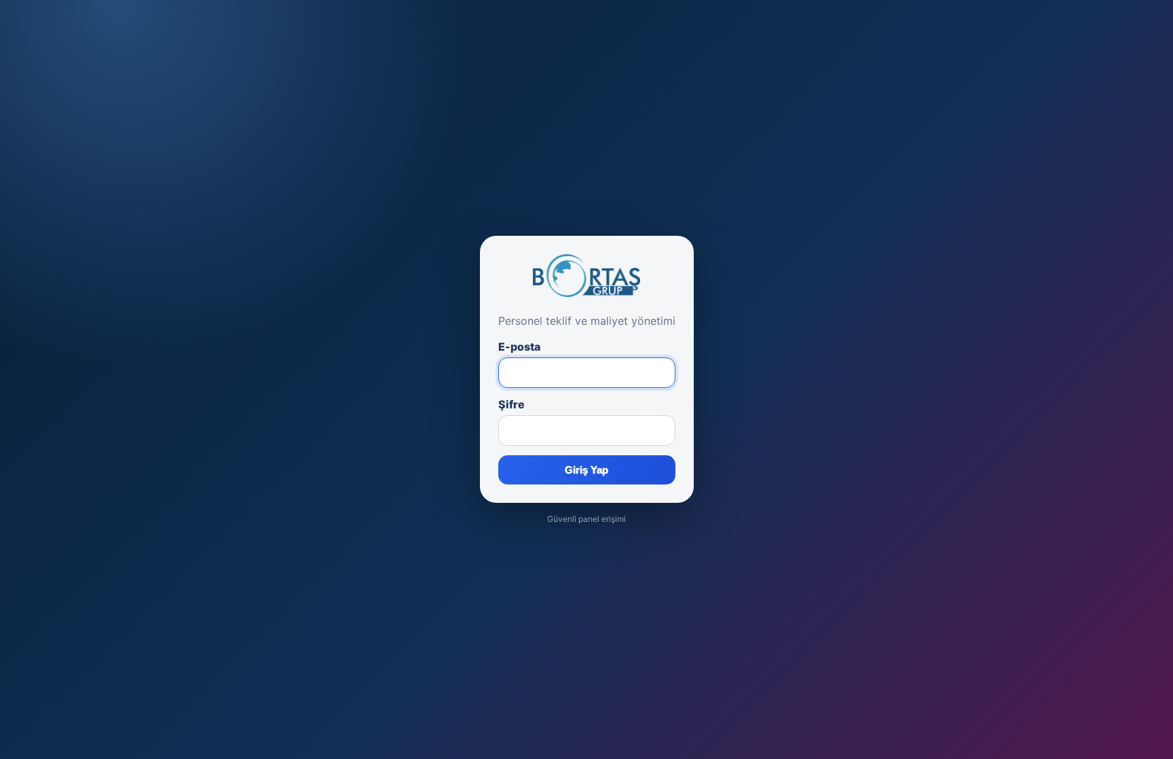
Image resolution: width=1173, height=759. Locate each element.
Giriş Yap (586, 470)
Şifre (511, 404)
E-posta (519, 346)
